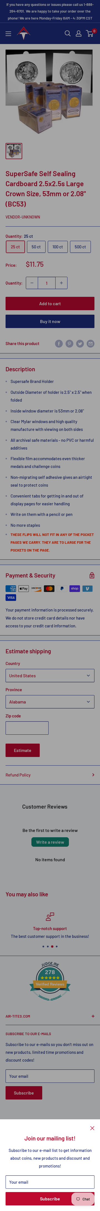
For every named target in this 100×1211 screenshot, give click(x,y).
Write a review (50, 841)
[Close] (92, 1128)
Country (13, 663)
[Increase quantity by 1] (61, 283)
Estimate (22, 750)
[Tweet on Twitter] (80, 343)
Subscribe (50, 1198)
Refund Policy (18, 774)
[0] (89, 33)
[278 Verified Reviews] (50, 1003)
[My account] (78, 33)
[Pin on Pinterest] (69, 343)
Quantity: (14, 282)
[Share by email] (90, 343)
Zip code (13, 715)
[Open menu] (8, 33)
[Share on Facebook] (59, 343)
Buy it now (50, 321)
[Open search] (68, 33)
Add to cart (50, 303)
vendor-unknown (23, 217)
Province (14, 689)
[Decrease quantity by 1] (32, 283)
